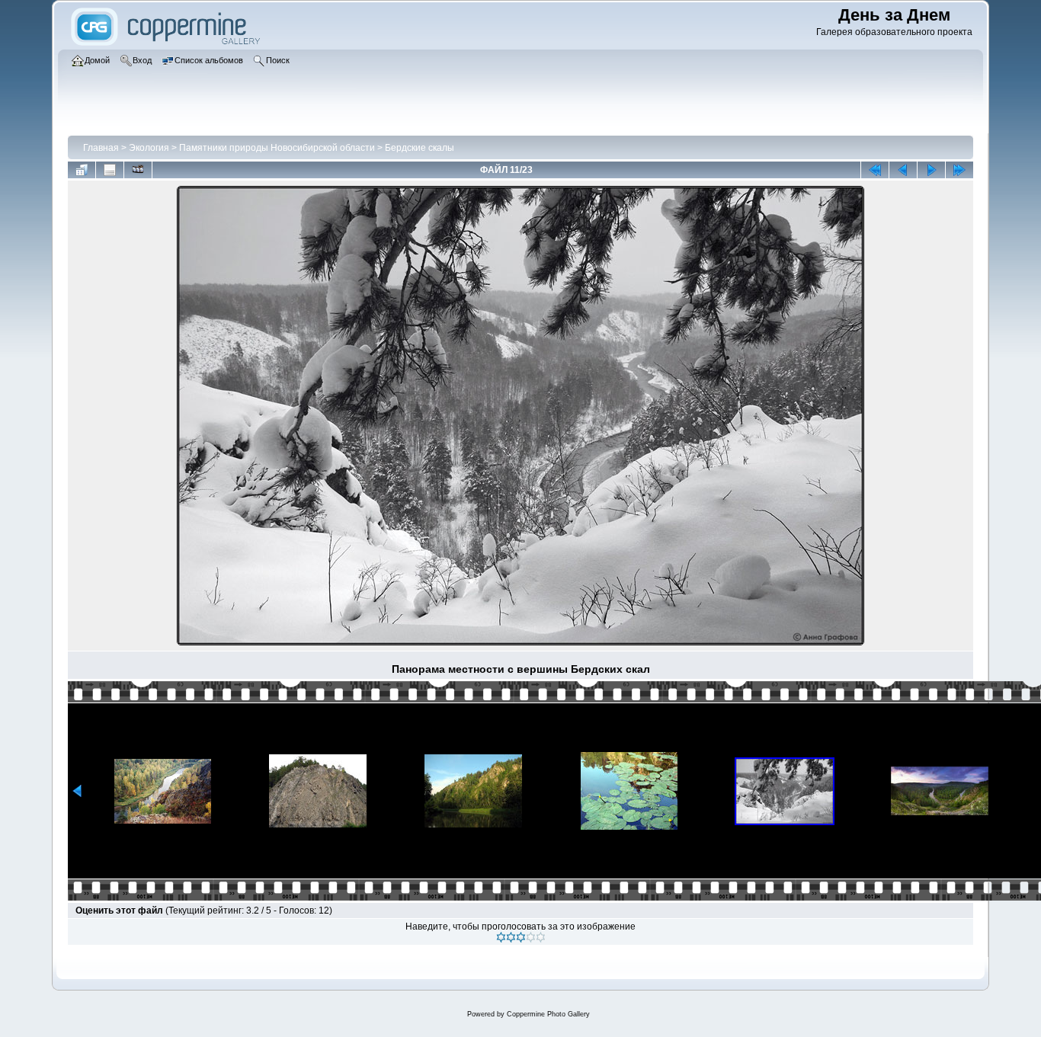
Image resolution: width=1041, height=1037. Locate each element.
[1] (501, 937)
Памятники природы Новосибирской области (277, 147)
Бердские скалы (419, 147)
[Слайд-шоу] (138, 170)
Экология (149, 147)
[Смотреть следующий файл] (931, 170)
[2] (511, 937)
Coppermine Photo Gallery (548, 1014)
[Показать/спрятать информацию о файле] (109, 170)
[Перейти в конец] (959, 170)
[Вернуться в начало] (875, 170)
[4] (531, 937)
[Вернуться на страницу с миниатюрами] (81, 170)
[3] (521, 937)
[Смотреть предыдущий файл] (903, 170)
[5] (541, 937)
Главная (101, 147)
